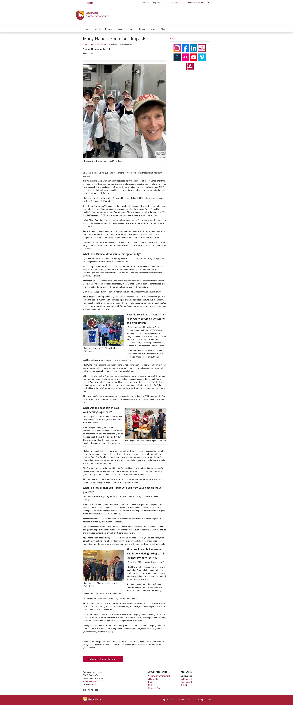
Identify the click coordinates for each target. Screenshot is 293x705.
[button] (208, 2)
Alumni (92, 44)
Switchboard (186, 682)
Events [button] (98, 29)
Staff (150, 685)
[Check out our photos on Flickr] (185, 57)
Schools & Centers (196, 2)
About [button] (165, 29)
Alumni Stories (102, 44)
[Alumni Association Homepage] (101, 19)
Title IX (184, 685)
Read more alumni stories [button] (100, 659)
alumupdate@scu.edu (92, 681)
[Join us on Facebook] (185, 48)
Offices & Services (175, 2)
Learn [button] (133, 29)
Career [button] (144, 29)
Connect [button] (110, 29)
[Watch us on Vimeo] (202, 57)
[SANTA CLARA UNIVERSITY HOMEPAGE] (92, 700)
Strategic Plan (154, 688)
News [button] (155, 29)
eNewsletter (153, 679)
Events (151, 682)
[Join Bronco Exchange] (202, 48)
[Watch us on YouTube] (193, 57)
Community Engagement (159, 676)
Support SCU (158, 2)
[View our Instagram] (177, 48)
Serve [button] (122, 29)
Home (87, 29)
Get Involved (186, 679)
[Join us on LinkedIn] (193, 48)
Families (145, 2)
